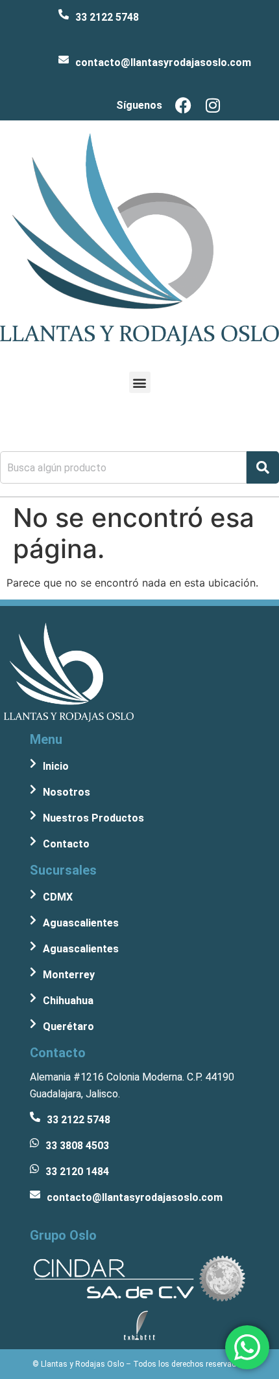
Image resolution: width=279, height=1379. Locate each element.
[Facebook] (183, 105)
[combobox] (123, 467)
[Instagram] (212, 105)
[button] (140, 382)
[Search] (263, 467)
